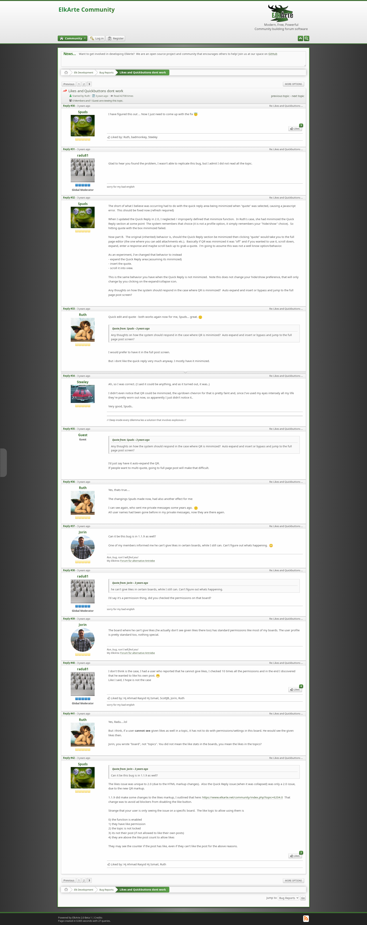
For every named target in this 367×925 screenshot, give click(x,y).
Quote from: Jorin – (130, 583)
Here (123, 62)
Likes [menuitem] (298, 128)
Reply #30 (69, 105)
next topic (298, 96)
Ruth (83, 315)
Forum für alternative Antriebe (137, 560)
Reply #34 (69, 375)
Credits (98, 917)
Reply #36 (69, 481)
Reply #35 (69, 428)
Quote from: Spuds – (131, 328)
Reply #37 (69, 526)
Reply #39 (69, 618)
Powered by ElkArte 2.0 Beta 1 (75, 917)
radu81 (83, 156)
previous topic (280, 96)
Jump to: (271, 897)
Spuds (83, 112)
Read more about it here (79, 62)
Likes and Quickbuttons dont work (143, 72)
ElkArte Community (86, 9)
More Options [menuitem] (293, 84)
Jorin (83, 532)
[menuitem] (306, 38)
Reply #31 (69, 149)
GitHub (272, 54)
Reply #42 (69, 758)
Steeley (83, 382)
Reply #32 (69, 197)
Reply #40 (69, 663)
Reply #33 (69, 308)
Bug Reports (106, 72)
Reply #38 (69, 570)
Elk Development (83, 72)
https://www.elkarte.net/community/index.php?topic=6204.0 (242, 797)
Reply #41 (69, 713)
